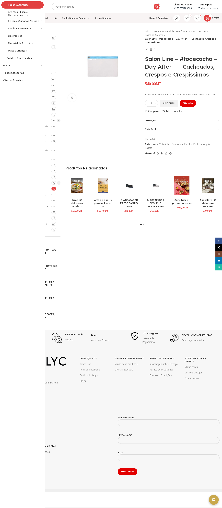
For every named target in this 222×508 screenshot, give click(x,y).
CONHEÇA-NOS (88, 358)
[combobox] (106, 6)
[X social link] (158, 153)
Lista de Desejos (193, 372)
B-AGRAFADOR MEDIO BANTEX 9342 (129, 203)
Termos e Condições (161, 375)
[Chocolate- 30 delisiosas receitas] (208, 185)
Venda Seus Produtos (126, 364)
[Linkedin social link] (162, 153)
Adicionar (169, 103)
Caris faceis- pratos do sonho (181, 202)
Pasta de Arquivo (154, 35)
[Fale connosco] (214, 500)
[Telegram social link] (170, 153)
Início (148, 31)
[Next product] (155, 50)
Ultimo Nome (125, 434)
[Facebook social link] (154, 153)
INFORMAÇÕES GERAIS (162, 358)
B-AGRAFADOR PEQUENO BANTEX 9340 (155, 203)
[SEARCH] (157, 7)
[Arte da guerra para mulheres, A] (103, 185)
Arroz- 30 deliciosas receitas (77, 203)
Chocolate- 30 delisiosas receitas (208, 203)
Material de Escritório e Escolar (178, 31)
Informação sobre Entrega (164, 364)
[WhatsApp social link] (166, 153)
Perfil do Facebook (90, 369)
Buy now (188, 103)
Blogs (83, 380)
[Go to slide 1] (141, 224)
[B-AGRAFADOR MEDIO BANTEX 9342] (129, 185)
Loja (156, 31)
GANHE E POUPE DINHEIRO (129, 358)
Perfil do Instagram (90, 375)
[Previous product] (147, 50)
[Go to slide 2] (144, 224)
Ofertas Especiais (124, 369)
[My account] (177, 18)
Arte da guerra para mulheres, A (103, 203)
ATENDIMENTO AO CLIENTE (195, 360)
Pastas (202, 31)
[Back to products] (151, 50)
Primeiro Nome (126, 417)
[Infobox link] (70, 338)
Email (120, 452)
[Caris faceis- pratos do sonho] (181, 185)
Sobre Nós (85, 364)
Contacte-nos (192, 378)
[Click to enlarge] (72, 98)
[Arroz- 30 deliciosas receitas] (76, 185)
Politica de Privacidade (161, 369)
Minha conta (191, 366)
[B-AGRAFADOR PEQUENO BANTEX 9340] (155, 185)
